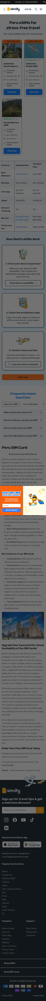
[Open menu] (4, 9)
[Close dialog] (43, 489)
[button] (41, 9)
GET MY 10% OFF (11, 510)
